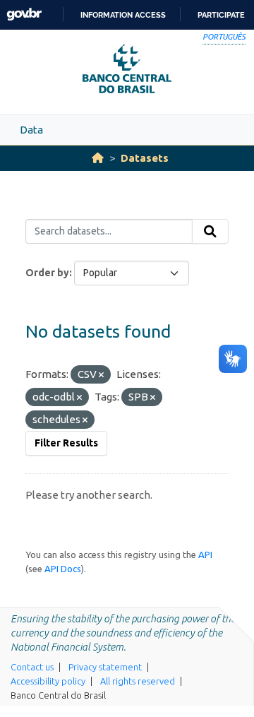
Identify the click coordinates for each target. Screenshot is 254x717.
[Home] (98, 158)
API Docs (62, 569)
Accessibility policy (48, 681)
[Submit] (210, 231)
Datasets (145, 158)
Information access (123, 15)
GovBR (24, 14)
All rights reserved (137, 681)
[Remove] (101, 375)
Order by (47, 272)
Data (31, 130)
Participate (221, 15)
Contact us (32, 667)
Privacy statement (105, 667)
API (205, 554)
